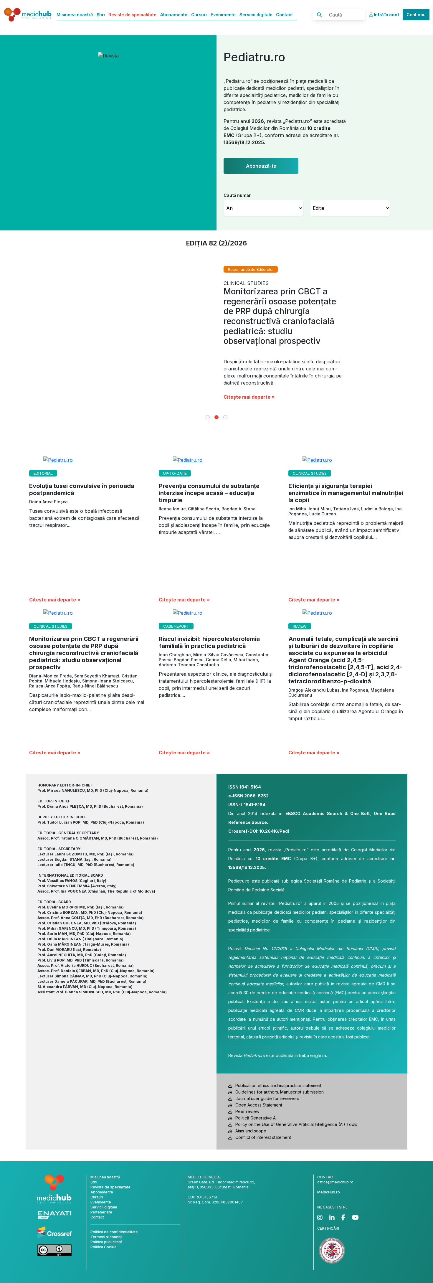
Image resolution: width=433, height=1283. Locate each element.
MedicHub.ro (328, 1192)
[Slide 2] (216, 417)
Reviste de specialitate (132, 14)
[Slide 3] (225, 417)
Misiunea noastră (75, 14)
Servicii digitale (255, 14)
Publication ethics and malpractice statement (278, 1085)
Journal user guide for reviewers (267, 1098)
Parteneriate (101, 1212)
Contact (284, 14)
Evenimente (223, 14)
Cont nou (416, 14)
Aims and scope (250, 1130)
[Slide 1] (208, 417)
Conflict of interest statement (263, 1137)
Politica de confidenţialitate (114, 1232)
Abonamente (173, 14)
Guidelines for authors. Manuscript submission (279, 1091)
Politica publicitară (106, 1242)
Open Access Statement (258, 1104)
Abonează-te (261, 166)
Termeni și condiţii (106, 1237)
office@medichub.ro (335, 1182)
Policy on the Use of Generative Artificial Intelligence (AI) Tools (296, 1124)
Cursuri (199, 14)
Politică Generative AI (256, 1117)
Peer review (247, 1111)
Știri (101, 14)
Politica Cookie (103, 1247)
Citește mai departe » (367, 360)
